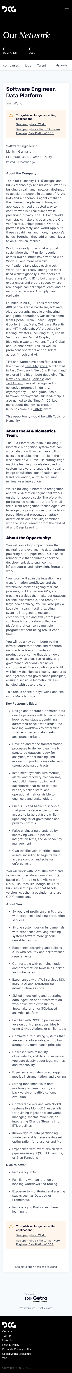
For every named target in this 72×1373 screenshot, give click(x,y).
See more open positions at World (36, 1266)
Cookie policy (45, 1307)
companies (11, 65)
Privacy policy (27, 1307)
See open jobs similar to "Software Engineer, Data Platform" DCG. (38, 131)
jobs (28, 65)
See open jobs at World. (31, 124)
